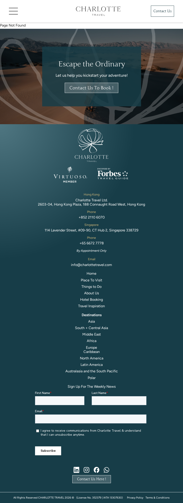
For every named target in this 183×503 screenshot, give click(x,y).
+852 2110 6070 (92, 217)
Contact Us (162, 11)
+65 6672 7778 (91, 243)
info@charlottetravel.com (91, 265)
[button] (35, 11)
